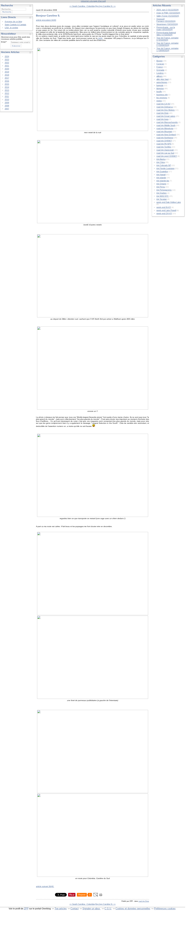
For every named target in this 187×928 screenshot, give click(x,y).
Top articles (61, 908)
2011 (7, 96)
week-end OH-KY (164, 213)
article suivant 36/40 (45, 886)
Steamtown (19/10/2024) (167, 24)
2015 (7, 84)
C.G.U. (108, 908)
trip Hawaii (160, 174)
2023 (7, 59)
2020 (7, 69)
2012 (7, 93)
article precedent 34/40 (46, 20)
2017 (7, 78)
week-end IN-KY (163, 207)
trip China (160, 162)
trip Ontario (161, 184)
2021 (7, 66)
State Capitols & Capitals (15, 25)
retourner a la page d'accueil (93, 1)
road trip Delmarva (164, 107)
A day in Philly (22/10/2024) (168, 13)
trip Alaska (160, 159)
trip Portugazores (164, 190)
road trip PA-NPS (163, 144)
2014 (7, 87)
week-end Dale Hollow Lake (168, 202)
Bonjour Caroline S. (48, 15)
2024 (7, 56)
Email (3, 42)
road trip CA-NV (163, 104)
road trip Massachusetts (167, 122)
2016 (7, 81)
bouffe (159, 91)
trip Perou (160, 187)
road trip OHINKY (164, 141)
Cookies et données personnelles (133, 908)
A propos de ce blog (13, 21)
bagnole (159, 85)
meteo (159, 101)
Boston (159, 61)
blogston (160, 88)
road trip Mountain (164, 131)
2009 (7, 102)
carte (100, 38)
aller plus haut (162, 79)
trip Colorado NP (163, 165)
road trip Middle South (165, 125)
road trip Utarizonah (165, 150)
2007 (7, 109)
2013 (7, 90)
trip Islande (161, 178)
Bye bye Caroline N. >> (105, 6)
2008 (7, 106)
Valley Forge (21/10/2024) (167, 16)
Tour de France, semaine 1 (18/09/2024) (167, 49)
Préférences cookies (165, 908)
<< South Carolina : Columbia (82, 6)
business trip (162, 95)
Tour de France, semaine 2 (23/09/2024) (167, 44)
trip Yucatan (161, 199)
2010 (7, 99)
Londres (160, 73)
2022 (7, 62)
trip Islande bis (162, 181)
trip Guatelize (162, 171)
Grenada (160, 70)
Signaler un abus (91, 908)
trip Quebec (161, 193)
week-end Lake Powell (166, 210)
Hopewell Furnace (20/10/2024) (166, 20)
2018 (7, 75)
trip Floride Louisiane (165, 168)
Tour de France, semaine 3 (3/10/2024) (167, 39)
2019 (7, 72)
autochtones (161, 82)
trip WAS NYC (162, 196)
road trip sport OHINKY (166, 156)
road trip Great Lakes (165, 116)
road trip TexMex (163, 147)
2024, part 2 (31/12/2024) (167, 10)
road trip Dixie (144, 901)
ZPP (26, 908)
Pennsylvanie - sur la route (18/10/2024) (165, 28)
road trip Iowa (162, 119)
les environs (161, 98)
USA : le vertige (11, 28)
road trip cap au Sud (165, 153)
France (159, 67)
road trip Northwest (164, 138)
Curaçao (160, 64)
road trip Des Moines (165, 110)
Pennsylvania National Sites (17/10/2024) (166, 33)
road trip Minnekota (164, 128)
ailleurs (159, 76)
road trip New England (166, 134)
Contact (75, 908)
